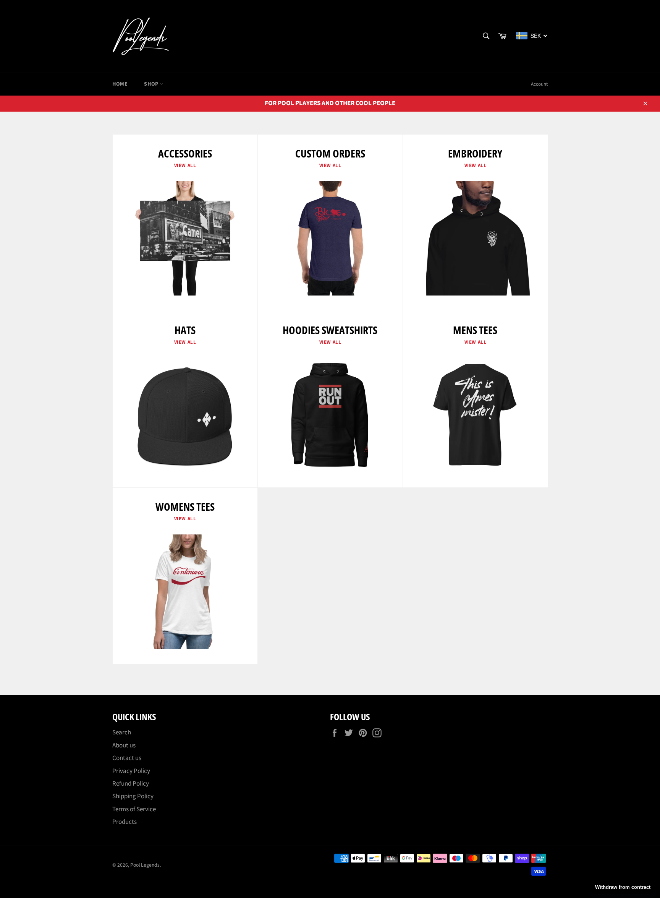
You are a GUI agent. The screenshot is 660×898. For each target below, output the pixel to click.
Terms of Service (134, 809)
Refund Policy (130, 783)
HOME (120, 84)
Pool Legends (145, 865)
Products (124, 822)
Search (121, 732)
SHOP (152, 84)
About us (124, 745)
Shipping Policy (133, 796)
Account (539, 84)
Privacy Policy (131, 771)
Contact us (126, 758)
